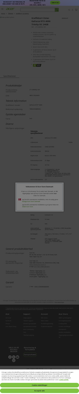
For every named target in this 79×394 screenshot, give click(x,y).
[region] (39, 381)
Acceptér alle (39, 391)
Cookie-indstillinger (39, 385)
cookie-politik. (64, 380)
